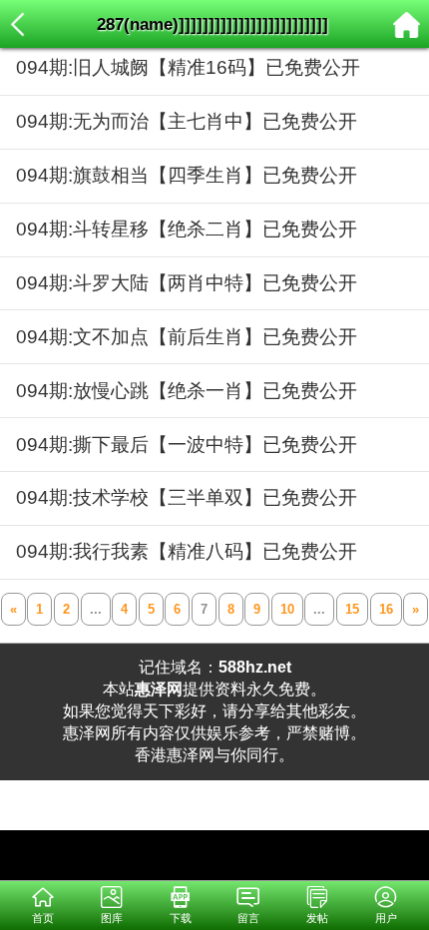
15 (352, 609)
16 (386, 609)
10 (287, 609)
